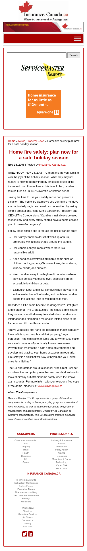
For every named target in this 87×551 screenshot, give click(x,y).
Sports (26, 462)
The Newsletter (26, 495)
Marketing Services (27, 514)
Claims (61, 453)
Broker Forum (26, 486)
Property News (35, 141)
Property (26, 446)
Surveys (26, 498)
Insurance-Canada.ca (52, 164)
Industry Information (61, 440)
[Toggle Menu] (77, 38)
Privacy (27, 523)
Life (26, 459)
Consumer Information (25, 440)
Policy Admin (61, 449)
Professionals (61, 434)
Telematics (61, 456)
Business (26, 456)
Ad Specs (28, 517)
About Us (27, 511)
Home (11, 141)
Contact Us (27, 520)
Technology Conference (26, 483)
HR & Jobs (61, 468)
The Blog (26, 492)
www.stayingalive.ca (50, 386)
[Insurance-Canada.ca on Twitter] (24, 536)
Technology (62, 462)
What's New (28, 508)
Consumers (26, 434)
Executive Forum (26, 489)
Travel (26, 449)
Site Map (27, 526)
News (21, 141)
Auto (25, 443)
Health (26, 453)
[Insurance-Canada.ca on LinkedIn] (30, 536)
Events (61, 443)
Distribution (61, 446)
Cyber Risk (61, 465)
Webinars (26, 501)
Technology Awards (26, 480)
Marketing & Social (61, 459)
